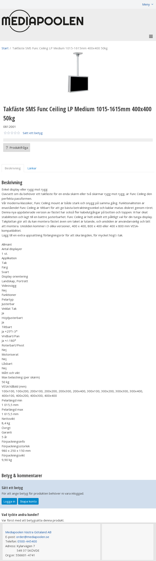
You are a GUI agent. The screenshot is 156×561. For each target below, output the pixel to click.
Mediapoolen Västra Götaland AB (28, 532)
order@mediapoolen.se (32, 537)
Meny (146, 4)
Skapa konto (28, 501)
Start (5, 48)
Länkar (32, 168)
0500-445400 (27, 541)
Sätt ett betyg (33, 133)
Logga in (9, 501)
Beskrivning (13, 168)
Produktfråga (19, 147)
